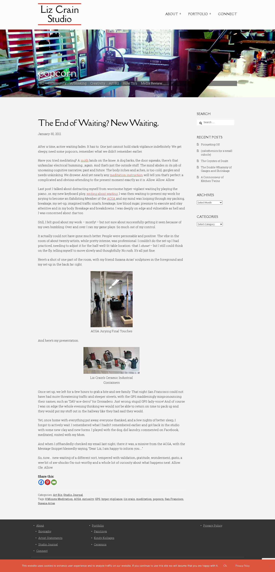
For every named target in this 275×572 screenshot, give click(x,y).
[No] (270, 566)
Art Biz (114, 83)
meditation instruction (126, 175)
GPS (97, 499)
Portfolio (198, 14)
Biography (44, 531)
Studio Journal (73, 495)
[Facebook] (41, 482)
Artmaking (78, 83)
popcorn (158, 499)
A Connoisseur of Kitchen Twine (212, 179)
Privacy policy (243, 565)
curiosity (88, 499)
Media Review (151, 83)
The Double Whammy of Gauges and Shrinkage (216, 169)
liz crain (129, 499)
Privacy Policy (212, 525)
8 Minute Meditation (59, 499)
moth (84, 160)
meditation (144, 499)
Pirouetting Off (210, 144)
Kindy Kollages (104, 538)
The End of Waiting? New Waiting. (98, 122)
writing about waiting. (102, 194)
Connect (227, 14)
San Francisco (174, 499)
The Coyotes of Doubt (214, 161)
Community (57, 83)
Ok (225, 565)
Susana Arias (46, 503)
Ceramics (100, 544)
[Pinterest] (47, 482)
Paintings (100, 531)
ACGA (111, 198)
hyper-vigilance (112, 499)
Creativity (97, 83)
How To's (130, 83)
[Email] (54, 482)
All (42, 83)
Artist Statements (50, 538)
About (171, 14)
